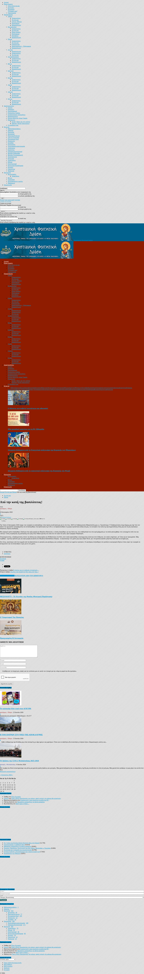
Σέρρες (10, 99)
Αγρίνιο (10, 50)
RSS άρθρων (8, 964)
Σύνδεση (6, 968)
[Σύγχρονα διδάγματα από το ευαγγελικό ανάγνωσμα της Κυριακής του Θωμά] (18, 467)
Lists (1, 895)
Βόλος (10, 64)
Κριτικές (10, 167)
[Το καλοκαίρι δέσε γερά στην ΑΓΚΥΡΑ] (10, 705)
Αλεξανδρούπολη (13, 57)
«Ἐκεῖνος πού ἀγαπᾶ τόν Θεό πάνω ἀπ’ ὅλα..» (24, 572)
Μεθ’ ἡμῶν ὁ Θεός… (22, 804)
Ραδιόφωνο (11, 183)
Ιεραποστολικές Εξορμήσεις (16, 115)
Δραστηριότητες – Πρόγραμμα (21, 46)
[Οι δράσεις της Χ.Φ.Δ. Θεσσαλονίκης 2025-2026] (10, 757)
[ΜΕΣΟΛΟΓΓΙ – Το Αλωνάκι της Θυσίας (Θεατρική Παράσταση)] (10, 593)
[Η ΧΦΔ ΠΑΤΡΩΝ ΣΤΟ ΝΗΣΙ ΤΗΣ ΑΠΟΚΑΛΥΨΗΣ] (10, 731)
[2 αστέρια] (8, 519)
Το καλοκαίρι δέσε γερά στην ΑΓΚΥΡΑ (15, 709)
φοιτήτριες (7, 553)
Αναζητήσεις (12, 160)
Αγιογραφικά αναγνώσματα (16, 146)
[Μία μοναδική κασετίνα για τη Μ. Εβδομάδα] (18, 425)
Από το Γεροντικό (13, 137)
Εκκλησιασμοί (12, 111)
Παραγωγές (11, 120)
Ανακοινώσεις (16, 18)
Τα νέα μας (15, 20)
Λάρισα (10, 92)
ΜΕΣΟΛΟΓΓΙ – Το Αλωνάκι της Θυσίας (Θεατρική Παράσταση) (26, 597)
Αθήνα (10, 16)
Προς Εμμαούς (16, 797)
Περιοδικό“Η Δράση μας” (13, 10)
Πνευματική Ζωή (13, 139)
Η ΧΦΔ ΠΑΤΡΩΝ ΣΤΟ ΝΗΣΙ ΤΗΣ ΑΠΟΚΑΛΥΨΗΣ (21, 735)
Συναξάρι (11, 143)
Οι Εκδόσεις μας (13, 125)
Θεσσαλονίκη (12, 27)
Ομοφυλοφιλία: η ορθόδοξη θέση (14, 844)
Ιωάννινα (10, 71)
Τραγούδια (11, 179)
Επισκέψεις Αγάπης (14, 113)
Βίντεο (10, 178)
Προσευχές (11, 141)
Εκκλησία (11, 132)
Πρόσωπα (11, 171)
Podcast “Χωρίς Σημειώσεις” (21, 123)
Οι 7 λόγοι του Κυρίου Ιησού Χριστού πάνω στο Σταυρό (21, 843)
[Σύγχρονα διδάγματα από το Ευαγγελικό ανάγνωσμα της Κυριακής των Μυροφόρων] (18, 446)
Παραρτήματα (8, 15)
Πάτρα (10, 39)
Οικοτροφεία (12, 13)
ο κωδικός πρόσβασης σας (26, 196)
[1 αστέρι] (2, 519)
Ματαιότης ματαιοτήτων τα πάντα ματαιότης (31, 802)
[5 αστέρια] (26, 519)
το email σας (22, 207)
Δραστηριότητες (9, 106)
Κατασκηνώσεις (13, 116)
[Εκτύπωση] (3, 517)
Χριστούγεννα (12, 157)
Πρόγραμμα (15, 23)
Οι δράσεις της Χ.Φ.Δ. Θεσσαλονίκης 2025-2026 (19, 761)
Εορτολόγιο (11, 144)
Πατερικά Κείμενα (13, 136)
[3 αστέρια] (14, 519)
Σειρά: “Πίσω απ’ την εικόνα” (21, 122)
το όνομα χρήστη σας (24, 194)
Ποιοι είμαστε (8, 4)
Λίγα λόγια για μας (14, 6)
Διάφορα (10, 130)
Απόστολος (11, 148)
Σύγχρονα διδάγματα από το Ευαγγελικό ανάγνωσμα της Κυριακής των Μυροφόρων (42, 450)
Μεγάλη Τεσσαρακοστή (15, 155)
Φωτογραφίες (12, 174)
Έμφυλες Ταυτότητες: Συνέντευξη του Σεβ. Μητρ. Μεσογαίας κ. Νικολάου (27, 848)
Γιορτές (10, 108)
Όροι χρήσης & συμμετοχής (12, 963)
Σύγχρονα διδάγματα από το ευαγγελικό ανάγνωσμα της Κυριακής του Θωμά (39, 471)
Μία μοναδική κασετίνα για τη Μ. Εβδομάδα (26, 429)
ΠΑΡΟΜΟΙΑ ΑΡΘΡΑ (7, 576)
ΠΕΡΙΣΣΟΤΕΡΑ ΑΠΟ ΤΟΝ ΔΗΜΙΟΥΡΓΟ (28, 576)
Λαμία (10, 85)
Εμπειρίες (11, 7)
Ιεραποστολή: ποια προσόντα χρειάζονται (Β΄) (34, 800)
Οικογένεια (11, 169)
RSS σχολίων (8, 966)
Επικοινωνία (15, 44)
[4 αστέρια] (20, 519)
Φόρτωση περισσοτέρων (7, 771)
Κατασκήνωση (16, 25)
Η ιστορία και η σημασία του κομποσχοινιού (18, 850)
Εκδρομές (11, 109)
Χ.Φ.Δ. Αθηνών (17, 22)
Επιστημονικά (12, 164)
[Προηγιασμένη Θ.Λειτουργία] (10, 634)
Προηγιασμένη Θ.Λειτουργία (11, 638)
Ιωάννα (6, 798)
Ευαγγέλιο (11, 150)
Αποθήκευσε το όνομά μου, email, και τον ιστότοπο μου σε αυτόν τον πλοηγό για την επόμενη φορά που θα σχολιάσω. (39, 671)
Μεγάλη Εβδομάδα (14, 153)
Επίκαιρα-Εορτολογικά (15, 151)
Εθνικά (10, 162)
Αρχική (6, 2)
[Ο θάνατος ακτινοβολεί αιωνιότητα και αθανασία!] (18, 404)
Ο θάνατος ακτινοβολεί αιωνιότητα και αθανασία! (28, 408)
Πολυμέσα (7, 172)
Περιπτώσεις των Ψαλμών (12, 853)
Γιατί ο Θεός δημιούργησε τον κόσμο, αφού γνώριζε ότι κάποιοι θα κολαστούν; (36, 798)
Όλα (9, 388)
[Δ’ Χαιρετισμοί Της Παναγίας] (10, 613)
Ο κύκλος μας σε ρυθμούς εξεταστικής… (26, 570)
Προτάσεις (15, 36)
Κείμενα (6, 127)
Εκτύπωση (8, 517)
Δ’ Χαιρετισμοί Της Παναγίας (12, 617)
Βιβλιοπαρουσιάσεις (14, 129)
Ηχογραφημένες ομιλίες (15, 181)
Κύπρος (10, 78)
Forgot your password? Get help (10, 200)
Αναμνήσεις (15, 176)
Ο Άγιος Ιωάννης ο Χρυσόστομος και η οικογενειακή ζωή (22, 852)
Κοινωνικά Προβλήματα (15, 165)
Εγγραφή (7, 970)
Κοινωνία (11, 158)
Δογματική (11, 134)
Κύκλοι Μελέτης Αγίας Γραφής (17, 118)
